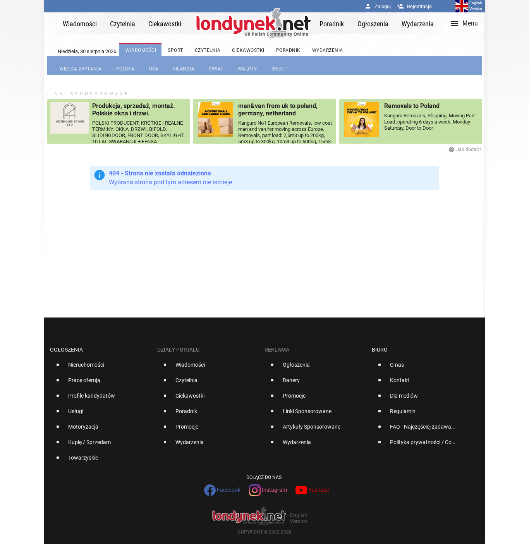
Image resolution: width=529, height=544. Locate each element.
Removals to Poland (412, 106)
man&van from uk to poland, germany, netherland (278, 109)
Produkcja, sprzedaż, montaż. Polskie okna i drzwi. (133, 109)
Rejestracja (414, 6)
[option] (100, 368)
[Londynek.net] (254, 23)
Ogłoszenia (66, 350)
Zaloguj (377, 6)
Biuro (380, 350)
